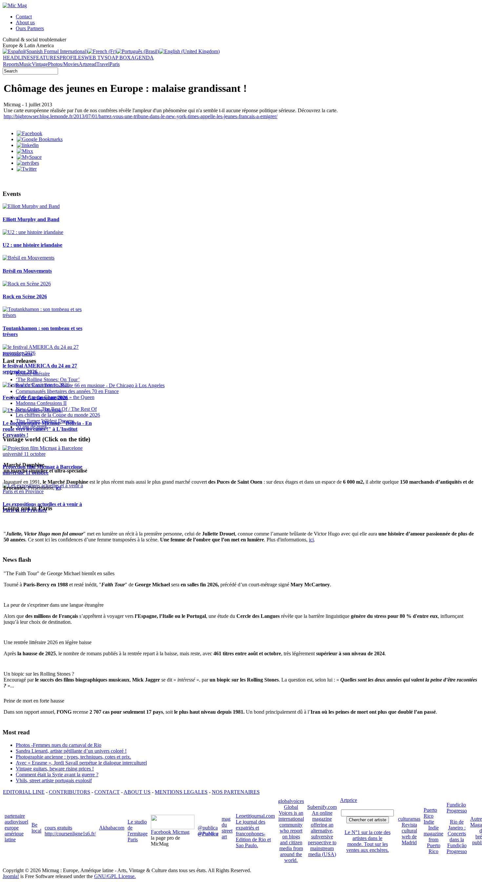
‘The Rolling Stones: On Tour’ (48, 379)
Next (27, 354)
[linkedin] (28, 145)
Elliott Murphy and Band (31, 219)
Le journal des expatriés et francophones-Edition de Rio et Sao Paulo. (253, 833)
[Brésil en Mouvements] (28, 258)
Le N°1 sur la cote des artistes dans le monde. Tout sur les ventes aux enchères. (368, 841)
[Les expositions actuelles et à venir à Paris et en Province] (48, 491)
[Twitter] (27, 169)
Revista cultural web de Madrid (409, 833)
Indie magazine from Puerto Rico (433, 839)
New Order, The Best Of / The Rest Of (56, 409)
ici (311, 539)
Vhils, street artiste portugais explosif (54, 780)
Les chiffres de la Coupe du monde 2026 (58, 415)
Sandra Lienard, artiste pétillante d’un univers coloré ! (71, 751)
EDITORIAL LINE (24, 792)
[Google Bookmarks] (40, 139)
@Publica (208, 833)
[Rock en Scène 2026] (27, 283)
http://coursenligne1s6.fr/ (70, 833)
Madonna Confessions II (41, 403)
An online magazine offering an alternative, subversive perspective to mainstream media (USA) (322, 833)
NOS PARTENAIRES (236, 792)
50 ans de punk (31, 427)
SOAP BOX (118, 57)
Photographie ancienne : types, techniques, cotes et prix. (73, 757)
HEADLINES (18, 57)
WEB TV (94, 57)
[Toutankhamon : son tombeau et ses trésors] (48, 315)
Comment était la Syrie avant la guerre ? (57, 774)
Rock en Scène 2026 (25, 296)
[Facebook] (29, 133)
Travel (103, 64)
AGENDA (142, 57)
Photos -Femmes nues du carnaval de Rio (58, 745)
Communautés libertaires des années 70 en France (67, 391)
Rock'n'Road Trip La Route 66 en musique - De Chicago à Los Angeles (90, 385)
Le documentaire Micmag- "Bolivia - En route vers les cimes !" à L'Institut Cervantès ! (47, 429)
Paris (115, 64)
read (92, 64)
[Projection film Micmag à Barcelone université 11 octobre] (48, 454)
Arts (83, 64)
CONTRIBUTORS (69, 792)
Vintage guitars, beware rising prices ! (55, 768)
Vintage (40, 64)
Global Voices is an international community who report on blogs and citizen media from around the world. (291, 833)
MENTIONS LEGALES (181, 792)
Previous (12, 354)
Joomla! (11, 876)
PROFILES (72, 57)
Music (25, 64)
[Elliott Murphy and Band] (31, 206)
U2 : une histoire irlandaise (32, 245)
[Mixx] (25, 151)
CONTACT (107, 792)
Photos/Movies (63, 64)
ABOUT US (137, 792)
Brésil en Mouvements (27, 271)
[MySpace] (29, 157)
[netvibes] (28, 163)
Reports (11, 64)
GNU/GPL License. (115, 876)
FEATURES (46, 57)
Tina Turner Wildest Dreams (45, 421)
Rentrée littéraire (33, 373)
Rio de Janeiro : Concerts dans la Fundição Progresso (457, 836)
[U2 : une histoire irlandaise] (33, 232)
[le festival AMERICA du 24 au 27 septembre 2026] (48, 353)
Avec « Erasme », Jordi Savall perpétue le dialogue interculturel (81, 763)
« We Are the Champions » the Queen (55, 397)
